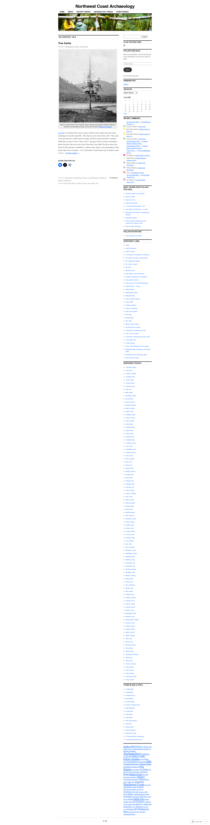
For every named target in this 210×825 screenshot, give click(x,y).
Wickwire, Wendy (131, 664)
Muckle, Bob (129, 588)
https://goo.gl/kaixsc (105, 127)
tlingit (138, 804)
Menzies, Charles (131, 575)
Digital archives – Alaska (133, 286)
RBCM (130, 797)
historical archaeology (130, 777)
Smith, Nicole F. (130, 632)
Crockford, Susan (131, 443)
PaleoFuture (129, 717)
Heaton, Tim (129, 509)
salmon (79, 183)
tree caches (91, 183)
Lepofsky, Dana (130, 538)
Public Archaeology (136, 794)
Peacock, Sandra (130, 604)
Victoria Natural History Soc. (134, 739)
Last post (61, 133)
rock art (143, 796)
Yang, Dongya (130, 673)
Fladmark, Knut (130, 484)
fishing (74, 183)
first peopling (135, 770)
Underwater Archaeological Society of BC (138, 337)
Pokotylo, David (130, 607)
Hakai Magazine (130, 708)
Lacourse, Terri (130, 534)
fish (70, 183)
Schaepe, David (130, 626)
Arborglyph (142, 126)
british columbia (131, 759)
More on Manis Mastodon (133, 226)
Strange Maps (130, 727)
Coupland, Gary (130, 440)
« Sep (125, 113)
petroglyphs (127, 791)
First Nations (78, 178)
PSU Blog (128, 314)
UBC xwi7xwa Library (132, 333)
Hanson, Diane (130, 500)
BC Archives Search (131, 264)
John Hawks (129, 714)
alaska (126, 746)
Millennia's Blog (130, 296)
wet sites (142, 812)
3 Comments (113, 177)
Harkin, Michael (130, 503)
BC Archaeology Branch (133, 261)
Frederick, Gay (130, 487)
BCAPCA (128, 267)
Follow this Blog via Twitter (134, 236)
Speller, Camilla (130, 635)
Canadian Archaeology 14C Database (136, 277)
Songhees (140, 801)
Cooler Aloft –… (131, 150)
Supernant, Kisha (131, 645)
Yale (97, 183)
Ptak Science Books (131, 720)
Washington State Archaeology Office (136, 355)
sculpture (125, 802)
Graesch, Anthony (131, 493)
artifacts (135, 756)
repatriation (136, 797)
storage (84, 183)
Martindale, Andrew (131, 553)
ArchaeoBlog (129, 692)
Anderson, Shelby (131, 373)
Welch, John (129, 661)
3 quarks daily (130, 689)
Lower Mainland (93, 178)
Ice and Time (129, 711)
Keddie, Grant (130, 525)
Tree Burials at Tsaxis (137, 173)
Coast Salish (132, 761)
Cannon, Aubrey (130, 418)
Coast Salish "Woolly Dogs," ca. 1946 (137, 209)
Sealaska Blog (130, 318)
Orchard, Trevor (130, 601)
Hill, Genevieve (130, 515)
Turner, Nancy (130, 651)
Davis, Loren (129, 455)
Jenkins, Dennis (130, 522)
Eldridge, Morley (130, 471)
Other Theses (122, 12)
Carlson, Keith (130, 421)
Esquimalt (127, 767)
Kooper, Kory (130, 528)
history (85, 178)
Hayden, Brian (130, 506)
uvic (133, 807)
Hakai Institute (130, 289)
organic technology (138, 787)
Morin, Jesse (129, 582)
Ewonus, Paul (130, 474)
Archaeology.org (130, 695)
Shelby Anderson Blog (132, 324)
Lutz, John (129, 544)
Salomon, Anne (130, 623)
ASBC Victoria (130, 251)
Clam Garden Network (132, 280)
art (130, 756)
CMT (124, 762)
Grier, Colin (129, 496)
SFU (134, 801)
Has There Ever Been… (133, 122)
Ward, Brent (129, 657)
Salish (130, 799)
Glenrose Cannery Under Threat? (135, 193)
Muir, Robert (129, 591)
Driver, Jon (129, 465)
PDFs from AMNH (131, 311)
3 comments (84, 47)
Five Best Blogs (130, 702)
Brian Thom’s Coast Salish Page (135, 273)
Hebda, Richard (130, 512)
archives (145, 753)
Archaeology (69, 178)
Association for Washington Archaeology (137, 255)
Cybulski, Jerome (131, 452)
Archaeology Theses (103, 12)
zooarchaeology (129, 814)
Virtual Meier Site (131, 340)
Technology (68, 180)
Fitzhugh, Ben (130, 481)
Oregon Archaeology (132, 308)
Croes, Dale (129, 446)
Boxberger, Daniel (131, 396)
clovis (146, 759)
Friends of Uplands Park (133, 705)
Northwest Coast (133, 784)
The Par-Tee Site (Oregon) (133, 327)
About (70, 12)
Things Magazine (131, 730)
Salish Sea (138, 799)
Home (62, 12)
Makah (129, 782)
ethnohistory (135, 767)
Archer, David (130, 380)
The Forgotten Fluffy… (133, 175)
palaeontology (140, 789)
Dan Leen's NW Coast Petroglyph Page (137, 283)
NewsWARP (129, 302)
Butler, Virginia (130, 408)
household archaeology (131, 779)
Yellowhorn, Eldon (131, 676)
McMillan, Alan (130, 572)
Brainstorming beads (131, 203)
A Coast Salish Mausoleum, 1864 (135, 206)
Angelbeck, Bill (130, 377)
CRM (148, 761)
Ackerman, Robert (131, 367)
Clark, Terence (130, 433)
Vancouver (138, 806)
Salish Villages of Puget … (143, 155)
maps (133, 782)
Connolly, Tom (130, 437)
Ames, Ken (129, 370)
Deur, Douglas (130, 459)
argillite (125, 757)
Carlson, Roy (129, 424)
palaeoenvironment (129, 789)
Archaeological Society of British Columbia (137, 750)
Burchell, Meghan (131, 405)
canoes (142, 759)
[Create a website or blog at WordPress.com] (104, 821)
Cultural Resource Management (137, 764)
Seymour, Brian (130, 629)
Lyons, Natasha (130, 547)
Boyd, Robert (129, 399)
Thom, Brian (129, 648)
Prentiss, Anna (130, 610)
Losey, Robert (130, 541)
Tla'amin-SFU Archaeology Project (136, 330)
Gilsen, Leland (130, 490)
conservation (141, 762)
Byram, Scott (129, 411)
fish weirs (129, 772)
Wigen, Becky (130, 667)
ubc (142, 804)
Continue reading (72, 153)
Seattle (130, 802)
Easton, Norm (130, 468)
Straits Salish (131, 804)
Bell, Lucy (128, 389)
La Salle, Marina (130, 531)
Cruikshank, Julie (131, 449)
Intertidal (142, 779)
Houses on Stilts (130, 197)
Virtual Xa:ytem (130, 343)
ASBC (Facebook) (131, 248)
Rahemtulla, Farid (131, 613)
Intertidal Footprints (131, 218)
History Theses (84, 12)
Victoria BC (132, 809)
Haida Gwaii (135, 774)
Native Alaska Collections (133, 299)
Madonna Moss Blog (132, 292)
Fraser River (136, 772)
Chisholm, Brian (130, 427)
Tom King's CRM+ (131, 733)
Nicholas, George (131, 597)
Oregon (129, 787)
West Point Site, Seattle (132, 358)
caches (65, 183)
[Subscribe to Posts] (124, 46)
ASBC (127, 245)
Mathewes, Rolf (130, 556)
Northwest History (131, 305)
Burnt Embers (130, 698)
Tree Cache (64, 43)
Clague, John (129, 430)
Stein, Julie (129, 638)
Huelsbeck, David (131, 519)
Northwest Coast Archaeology (105, 6)
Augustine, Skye (130, 386)
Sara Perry (129, 724)
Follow (128, 70)
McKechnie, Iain (130, 566)
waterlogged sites (133, 812)
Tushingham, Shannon (132, 654)
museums (139, 781)
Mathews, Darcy (130, 560)
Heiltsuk (145, 774)
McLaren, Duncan (131, 569)
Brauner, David (130, 402)
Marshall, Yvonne (131, 550)
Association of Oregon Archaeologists (137, 258)
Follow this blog (132, 51)
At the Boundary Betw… (134, 141)
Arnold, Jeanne (130, 383)
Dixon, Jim (129, 462)
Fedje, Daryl (129, 478)
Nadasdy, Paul (130, 594)
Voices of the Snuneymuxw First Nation (137, 346)
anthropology (136, 746)
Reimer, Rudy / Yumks (132, 620)
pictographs (135, 792)
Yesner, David (130, 679)
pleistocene (142, 792)
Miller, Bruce (129, 579)
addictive (125, 84)
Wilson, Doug (130, 670)
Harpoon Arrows (131, 200)
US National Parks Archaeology (135, 736)
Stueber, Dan (129, 642)
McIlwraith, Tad (130, 563)
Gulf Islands (144, 772)
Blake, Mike (129, 392)
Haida (126, 774)
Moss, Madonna (130, 585)
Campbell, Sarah (130, 414)
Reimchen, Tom (130, 616)
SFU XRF (129, 321)
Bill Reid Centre (130, 270)
